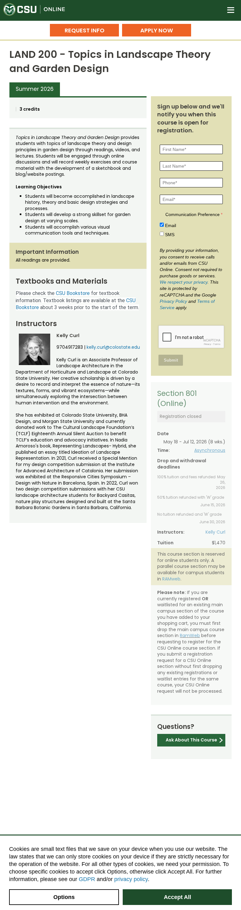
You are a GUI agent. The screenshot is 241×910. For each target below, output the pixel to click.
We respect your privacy (183, 282)
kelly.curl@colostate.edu (113, 347)
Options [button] (64, 897)
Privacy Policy (173, 301)
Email (170, 225)
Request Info (84, 30)
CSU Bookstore (73, 293)
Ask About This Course (191, 740)
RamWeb (190, 635)
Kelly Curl (215, 532)
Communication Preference (192, 214)
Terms (217, 344)
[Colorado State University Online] (37, 10)
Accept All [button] (177, 897)
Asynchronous (209, 450)
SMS (169, 234)
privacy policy (131, 879)
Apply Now (156, 30)
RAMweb (171, 579)
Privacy (207, 344)
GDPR (87, 879)
